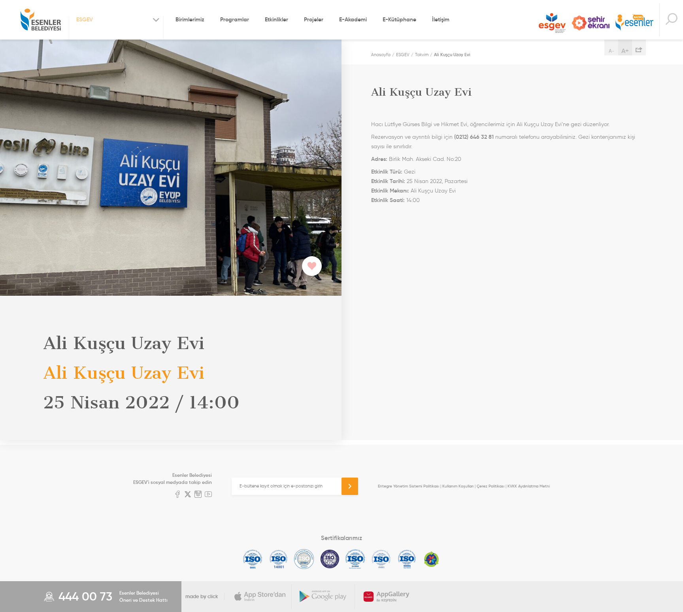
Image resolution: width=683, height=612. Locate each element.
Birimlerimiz (189, 19)
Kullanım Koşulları (458, 486)
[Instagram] (198, 495)
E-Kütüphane (399, 19)
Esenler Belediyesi (41, 20)
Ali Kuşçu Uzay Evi (452, 54)
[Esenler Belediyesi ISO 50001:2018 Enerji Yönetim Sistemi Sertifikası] (407, 559)
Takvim (421, 54)
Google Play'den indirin (323, 596)
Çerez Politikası (490, 486)
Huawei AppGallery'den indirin (386, 596)
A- (611, 51)
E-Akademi (353, 19)
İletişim (440, 19)
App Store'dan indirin (260, 596)
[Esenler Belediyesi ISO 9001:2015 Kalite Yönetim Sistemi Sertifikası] (253, 559)
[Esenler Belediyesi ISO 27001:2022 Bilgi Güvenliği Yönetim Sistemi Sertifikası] (304, 559)
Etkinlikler (276, 19)
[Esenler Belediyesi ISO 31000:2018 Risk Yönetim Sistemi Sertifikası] (355, 559)
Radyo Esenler (634, 23)
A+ (625, 51)
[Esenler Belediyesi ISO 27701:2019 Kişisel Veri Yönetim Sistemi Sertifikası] (330, 559)
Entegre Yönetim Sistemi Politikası (408, 486)
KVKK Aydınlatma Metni (529, 486)
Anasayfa (381, 54)
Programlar (234, 19)
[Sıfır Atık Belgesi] (431, 559)
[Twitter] (187, 495)
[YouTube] (208, 495)
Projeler (313, 19)
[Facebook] (177, 495)
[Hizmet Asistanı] (671, 20)
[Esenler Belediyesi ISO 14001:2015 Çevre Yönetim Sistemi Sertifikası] (278, 559)
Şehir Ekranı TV (590, 23)
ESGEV (552, 23)
